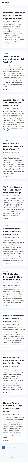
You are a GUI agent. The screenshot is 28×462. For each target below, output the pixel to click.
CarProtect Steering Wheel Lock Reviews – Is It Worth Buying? (13, 190)
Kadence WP (14, 458)
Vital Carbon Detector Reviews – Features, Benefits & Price (13, 319)
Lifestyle (5, 9)
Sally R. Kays (7, 21)
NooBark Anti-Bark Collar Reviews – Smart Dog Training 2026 (14, 360)
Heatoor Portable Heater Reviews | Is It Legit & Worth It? (13, 146)
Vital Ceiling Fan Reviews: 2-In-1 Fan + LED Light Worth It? (13, 277)
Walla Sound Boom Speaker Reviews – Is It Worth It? (14, 59)
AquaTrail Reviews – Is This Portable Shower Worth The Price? (13, 103)
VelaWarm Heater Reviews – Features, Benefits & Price (12, 231)
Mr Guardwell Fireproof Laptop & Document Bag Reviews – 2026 (14, 16)
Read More (7, 45)
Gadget (5, 184)
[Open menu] (25, 3)
